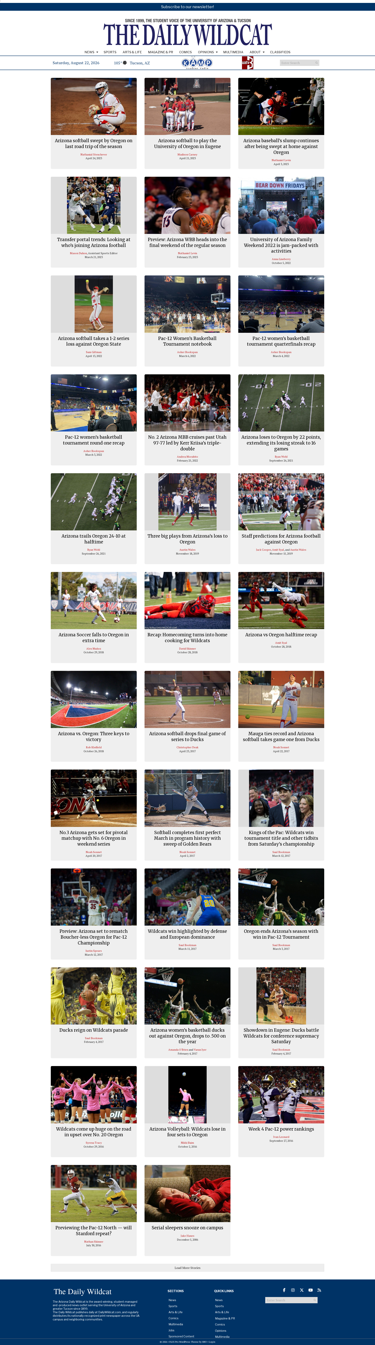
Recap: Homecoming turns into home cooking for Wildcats (187, 637)
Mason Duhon (78, 253)
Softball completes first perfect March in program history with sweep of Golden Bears (187, 838)
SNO (204, 1341)
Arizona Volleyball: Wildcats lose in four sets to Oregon (187, 1132)
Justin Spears (94, 951)
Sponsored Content (181, 1336)
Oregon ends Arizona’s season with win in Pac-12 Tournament (281, 934)
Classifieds (280, 52)
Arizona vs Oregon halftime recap (281, 634)
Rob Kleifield (94, 747)
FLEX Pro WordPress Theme (184, 1341)
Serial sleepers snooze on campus (187, 1227)
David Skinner (187, 648)
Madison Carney (187, 154)
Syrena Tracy (94, 1142)
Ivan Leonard (281, 1137)
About (255, 52)
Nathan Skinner (93, 1241)
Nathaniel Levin (281, 160)
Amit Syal (278, 549)
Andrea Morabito (187, 456)
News (89, 52)
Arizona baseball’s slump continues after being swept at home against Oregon (281, 146)
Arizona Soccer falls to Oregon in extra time (94, 637)
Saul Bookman (281, 852)
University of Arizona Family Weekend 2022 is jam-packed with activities (281, 245)
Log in (212, 1341)
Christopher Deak (187, 747)
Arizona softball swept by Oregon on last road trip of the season (93, 143)
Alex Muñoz (93, 648)
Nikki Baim (187, 1142)
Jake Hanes (187, 1236)
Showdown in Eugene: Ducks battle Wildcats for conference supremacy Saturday (281, 1035)
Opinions (206, 52)
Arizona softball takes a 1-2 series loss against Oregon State (93, 341)
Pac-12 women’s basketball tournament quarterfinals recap (281, 341)
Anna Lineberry (281, 259)
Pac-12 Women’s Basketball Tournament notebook (187, 341)
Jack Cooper (263, 549)
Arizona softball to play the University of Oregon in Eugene (187, 143)
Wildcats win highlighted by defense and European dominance (187, 934)
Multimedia (233, 52)
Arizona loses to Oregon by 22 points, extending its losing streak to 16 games (281, 442)
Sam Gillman (94, 352)
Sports (110, 52)
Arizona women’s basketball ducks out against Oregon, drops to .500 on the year (187, 1035)
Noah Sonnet (281, 747)
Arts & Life (132, 52)
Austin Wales (187, 549)
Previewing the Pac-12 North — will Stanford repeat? (93, 1230)
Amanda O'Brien (178, 1049)
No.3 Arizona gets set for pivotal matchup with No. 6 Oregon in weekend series (94, 838)
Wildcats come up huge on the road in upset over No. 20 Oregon (93, 1132)
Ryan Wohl (281, 456)
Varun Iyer (200, 1049)
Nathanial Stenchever (93, 154)
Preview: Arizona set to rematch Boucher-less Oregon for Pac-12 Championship (94, 937)
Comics (185, 52)
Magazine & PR (160, 52)
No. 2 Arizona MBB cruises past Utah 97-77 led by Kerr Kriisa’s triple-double (187, 442)
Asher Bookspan (187, 352)
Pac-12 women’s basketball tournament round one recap (93, 440)
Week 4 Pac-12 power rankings (281, 1129)
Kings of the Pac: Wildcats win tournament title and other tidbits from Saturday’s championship (281, 838)
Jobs (171, 1330)
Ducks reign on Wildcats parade (93, 1030)
